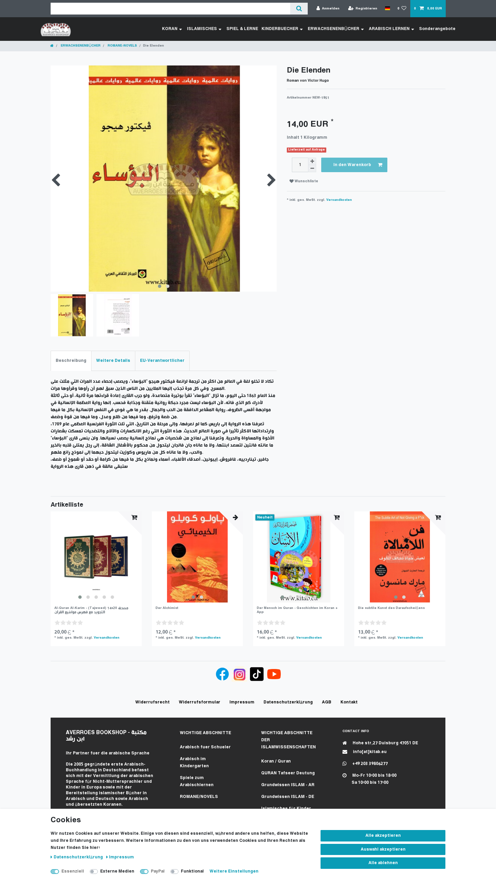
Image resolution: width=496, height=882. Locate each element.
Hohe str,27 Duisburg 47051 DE (385, 743)
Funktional (192, 871)
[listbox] (96, 557)
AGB (326, 702)
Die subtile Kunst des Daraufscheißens (391, 608)
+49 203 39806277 (369, 763)
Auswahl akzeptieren (383, 849)
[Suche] (298, 9)
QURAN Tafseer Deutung (288, 773)
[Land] (387, 8)
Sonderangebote (437, 28)
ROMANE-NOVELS (122, 46)
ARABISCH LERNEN (389, 28)
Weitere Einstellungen (234, 871)
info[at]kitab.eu (369, 751)
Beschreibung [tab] (71, 360)
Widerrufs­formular (199, 702)
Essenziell (72, 871)
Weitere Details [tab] (113, 360)
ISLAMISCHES (202, 28)
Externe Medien (117, 871)
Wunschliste (306, 181)
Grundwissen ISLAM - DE (287, 796)
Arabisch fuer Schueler (205, 747)
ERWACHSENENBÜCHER (333, 28)
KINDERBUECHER (279, 28)
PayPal (158, 871)
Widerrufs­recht (152, 702)
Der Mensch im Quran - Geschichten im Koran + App (297, 610)
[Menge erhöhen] (312, 161)
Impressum (121, 857)
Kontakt (349, 702)
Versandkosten (339, 200)
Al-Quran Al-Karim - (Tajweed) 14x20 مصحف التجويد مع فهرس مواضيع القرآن (91, 610)
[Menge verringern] (312, 168)
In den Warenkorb (352, 164)
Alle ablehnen (383, 862)
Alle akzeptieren (383, 835)
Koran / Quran (276, 761)
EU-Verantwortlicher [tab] (162, 360)
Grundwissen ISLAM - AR (287, 784)
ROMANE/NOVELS (199, 796)
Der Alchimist (167, 608)
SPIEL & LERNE (242, 28)
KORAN (169, 28)
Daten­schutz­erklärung (79, 857)
